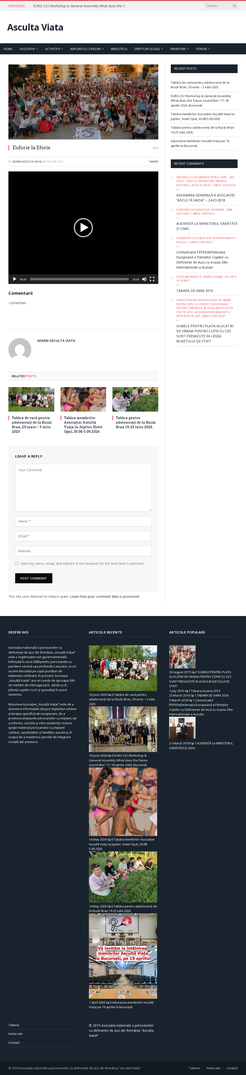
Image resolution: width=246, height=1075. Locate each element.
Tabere (153, 161)
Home (8, 49)
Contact (13, 1042)
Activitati (52, 49)
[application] (83, 227)
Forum (201, 49)
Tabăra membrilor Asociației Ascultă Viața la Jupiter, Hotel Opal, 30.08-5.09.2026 (83, 424)
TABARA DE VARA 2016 (194, 290)
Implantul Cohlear (85, 49)
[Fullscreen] (152, 279)
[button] (83, 227)
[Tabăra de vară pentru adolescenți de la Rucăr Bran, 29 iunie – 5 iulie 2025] (31, 399)
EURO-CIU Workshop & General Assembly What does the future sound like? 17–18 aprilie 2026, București (81, 6)
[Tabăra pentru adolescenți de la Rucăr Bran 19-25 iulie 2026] (135, 399)
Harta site (15, 1033)
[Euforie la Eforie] (83, 101)
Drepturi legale (147, 49)
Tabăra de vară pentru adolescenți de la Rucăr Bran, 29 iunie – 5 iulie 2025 (32, 424)
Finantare (178, 49)
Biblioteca (119, 49)
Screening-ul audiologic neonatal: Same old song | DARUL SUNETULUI (204, 211)
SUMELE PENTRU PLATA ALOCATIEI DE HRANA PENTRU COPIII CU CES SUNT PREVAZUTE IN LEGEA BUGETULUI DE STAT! (205, 333)
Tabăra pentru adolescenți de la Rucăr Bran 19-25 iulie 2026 (136, 422)
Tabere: (14, 1025)
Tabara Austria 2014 (205, 691)
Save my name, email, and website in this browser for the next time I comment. (82, 563)
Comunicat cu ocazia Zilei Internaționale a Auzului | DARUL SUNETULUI (206, 240)
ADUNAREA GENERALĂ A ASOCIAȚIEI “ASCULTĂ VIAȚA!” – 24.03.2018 (205, 197)
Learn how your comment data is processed (104, 596)
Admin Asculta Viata (27, 161)
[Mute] (144, 279)
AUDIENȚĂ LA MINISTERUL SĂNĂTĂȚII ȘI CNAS (206, 226)
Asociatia (27, 49)
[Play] (14, 279)
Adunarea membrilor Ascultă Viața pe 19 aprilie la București (121, 1004)
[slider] (79, 279)
